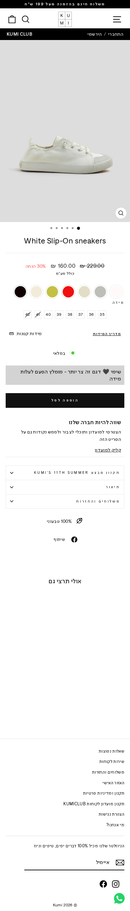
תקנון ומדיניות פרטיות (103, 793)
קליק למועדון (108, 449)
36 (91, 314)
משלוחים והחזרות (98, 501)
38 (70, 314)
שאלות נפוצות (111, 751)
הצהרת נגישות (111, 814)
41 (38, 314)
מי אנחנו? (115, 824)
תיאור (113, 487)
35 (102, 314)
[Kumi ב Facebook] (103, 884)
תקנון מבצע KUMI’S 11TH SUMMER (77, 473)
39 (59, 314)
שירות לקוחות (111, 761)
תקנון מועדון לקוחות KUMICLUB (93, 803)
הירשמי (94, 34)
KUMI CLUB (19, 34)
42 (27, 314)
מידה (118, 302)
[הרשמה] (120, 862)
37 (80, 314)
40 (48, 314)
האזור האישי (113, 782)
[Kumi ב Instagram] (115, 884)
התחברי (115, 34)
